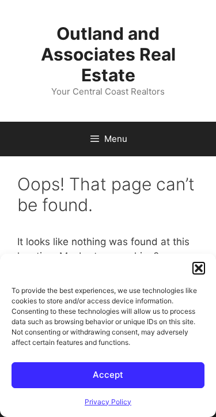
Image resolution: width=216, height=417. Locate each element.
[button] (198, 268)
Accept (108, 374)
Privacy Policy (108, 401)
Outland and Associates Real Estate (108, 54)
